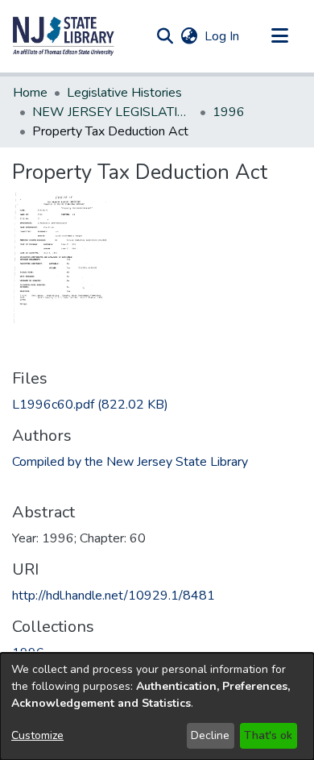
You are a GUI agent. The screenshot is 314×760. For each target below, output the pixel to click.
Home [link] (30, 93)
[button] (63, 36)
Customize (37, 735)
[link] (90, 404)
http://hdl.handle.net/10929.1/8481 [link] (113, 595)
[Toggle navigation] (279, 36)
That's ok (268, 735)
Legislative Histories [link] (124, 93)
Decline (210, 735)
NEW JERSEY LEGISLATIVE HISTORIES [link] (112, 112)
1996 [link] (229, 112)
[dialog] (157, 706)
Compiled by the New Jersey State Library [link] (130, 462)
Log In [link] (223, 36)
